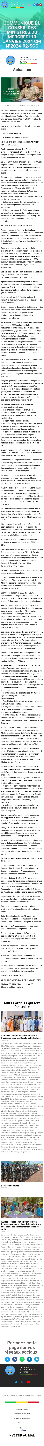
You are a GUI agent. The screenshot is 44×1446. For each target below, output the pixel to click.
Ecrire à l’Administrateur (22, 1418)
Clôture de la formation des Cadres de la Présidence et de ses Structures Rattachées (21, 1036)
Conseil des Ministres (32, 105)
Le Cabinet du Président (22, 1414)
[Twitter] (34, 4)
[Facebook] (37, 4)
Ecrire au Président (22, 1409)
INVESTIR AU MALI (22, 1435)
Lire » (2, 1156)
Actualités (22, 105)
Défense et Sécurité (10, 1186)
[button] (28, 4)
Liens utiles (22, 1423)
